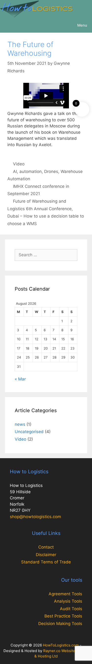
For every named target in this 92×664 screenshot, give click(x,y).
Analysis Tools (68, 601)
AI (15, 171)
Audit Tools (71, 608)
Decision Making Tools (60, 623)
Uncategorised (29, 431)
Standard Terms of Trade (46, 562)
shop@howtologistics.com (35, 516)
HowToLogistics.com (61, 645)
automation (30, 171)
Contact (46, 547)
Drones (51, 171)
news (20, 424)
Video (19, 163)
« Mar (20, 379)
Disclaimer (46, 554)
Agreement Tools (65, 593)
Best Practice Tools (63, 616)
